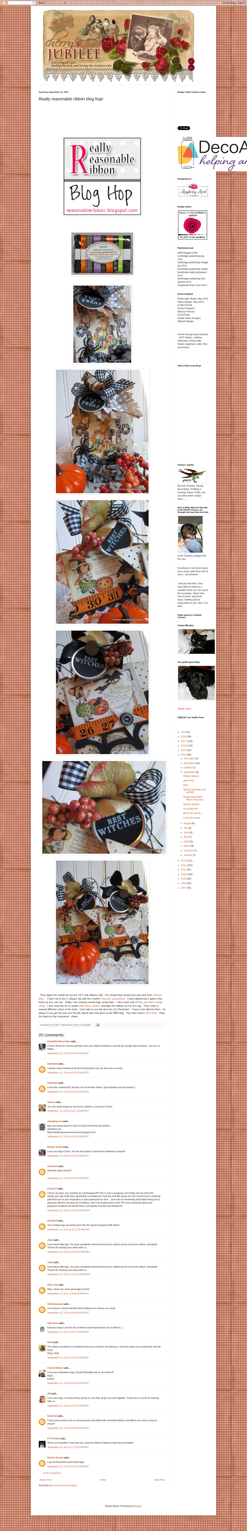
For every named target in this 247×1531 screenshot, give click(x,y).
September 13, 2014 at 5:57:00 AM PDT (68, 1072)
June (186, 832)
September (190, 772)
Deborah (52, 1416)
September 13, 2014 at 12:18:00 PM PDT (68, 1252)
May (186, 837)
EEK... (186, 785)
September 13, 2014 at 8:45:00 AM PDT (68, 1178)
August (188, 823)
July (186, 828)
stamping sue (54, 1121)
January (188, 855)
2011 (184, 869)
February (189, 850)
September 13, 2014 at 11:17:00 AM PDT (68, 1229)
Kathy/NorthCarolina (58, 1041)
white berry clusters (90, 1005)
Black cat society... (192, 813)
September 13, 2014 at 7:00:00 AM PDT (68, 1136)
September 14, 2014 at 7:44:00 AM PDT (68, 1357)
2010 (184, 874)
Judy (50, 1240)
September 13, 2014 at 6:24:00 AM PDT (68, 1091)
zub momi (52, 1323)
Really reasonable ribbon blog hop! (193, 798)
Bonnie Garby (54, 1147)
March (187, 846)
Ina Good (52, 1220)
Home (103, 1480)
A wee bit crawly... (192, 817)
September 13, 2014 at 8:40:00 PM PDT (68, 1312)
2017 (184, 741)
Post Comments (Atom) (65, 1485)
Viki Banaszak (55, 1304)
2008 (184, 883)
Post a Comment (52, 1473)
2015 (184, 750)
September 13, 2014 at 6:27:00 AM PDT (68, 1111)
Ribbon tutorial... (191, 776)
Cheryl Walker (55, 1368)
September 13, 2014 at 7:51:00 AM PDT (68, 1156)
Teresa (51, 1102)
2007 (184, 887)
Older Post (159, 1480)
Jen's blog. (152, 1013)
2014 (184, 754)
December (189, 758)
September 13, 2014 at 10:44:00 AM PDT (68, 1210)
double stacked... (192, 804)
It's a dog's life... (191, 808)
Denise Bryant (55, 1457)
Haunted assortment (113, 998)
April (186, 841)
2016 (184, 745)
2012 (184, 865)
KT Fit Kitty (53, 1438)
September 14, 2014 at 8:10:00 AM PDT (68, 1383)
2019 (184, 732)
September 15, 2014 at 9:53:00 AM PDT (68, 1428)
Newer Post (46, 1480)
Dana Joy (52, 1284)
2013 (184, 860)
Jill (48, 1393)
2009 (184, 878)
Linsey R (52, 1188)
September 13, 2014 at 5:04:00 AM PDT (68, 1053)
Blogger (138, 1506)
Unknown (52, 1063)
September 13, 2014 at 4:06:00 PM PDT (68, 1293)
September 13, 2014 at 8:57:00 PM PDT (68, 1332)
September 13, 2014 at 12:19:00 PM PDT (68, 1274)
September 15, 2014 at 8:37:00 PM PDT (68, 1466)
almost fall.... (189, 780)
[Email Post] (97, 1025)
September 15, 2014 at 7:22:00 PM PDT (68, 1447)
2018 (184, 736)
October (188, 767)
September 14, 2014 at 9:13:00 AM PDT (68, 1405)
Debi (49, 1342)
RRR (80, 995)
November (189, 763)
